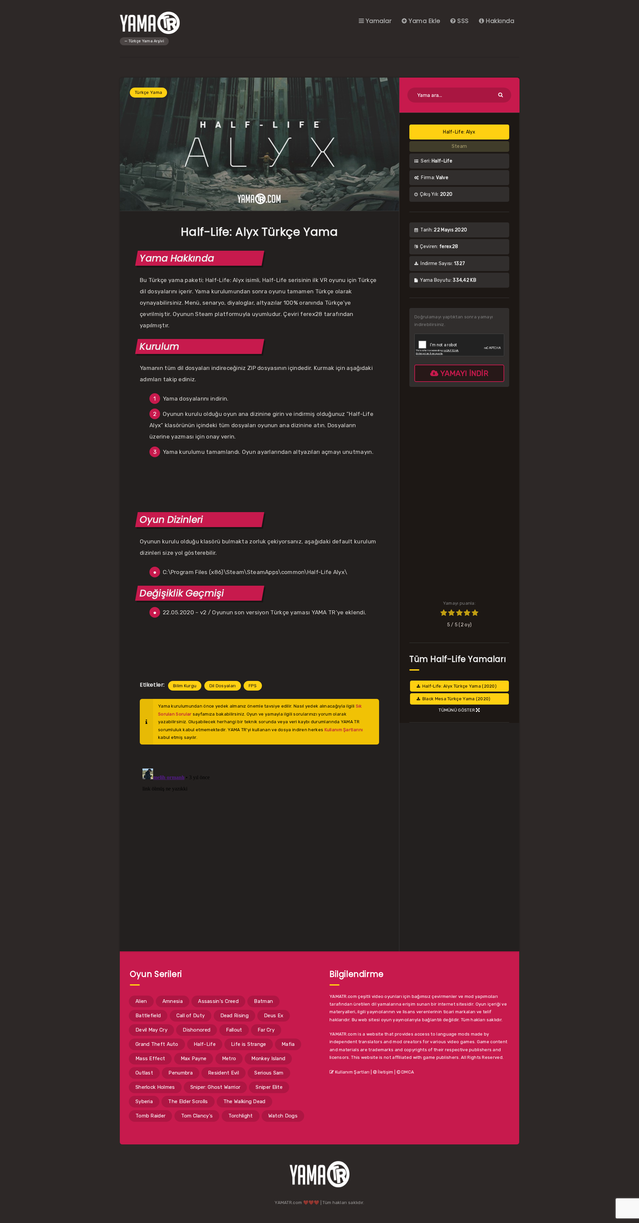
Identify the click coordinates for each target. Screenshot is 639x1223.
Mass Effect (150, 1059)
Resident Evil (223, 1073)
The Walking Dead (244, 1101)
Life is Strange (248, 1044)
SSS (462, 21)
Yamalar (378, 21)
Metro (229, 1059)
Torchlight (240, 1116)
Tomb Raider (150, 1116)
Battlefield (148, 1016)
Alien (141, 1001)
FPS (253, 685)
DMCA (407, 1072)
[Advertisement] (259, 483)
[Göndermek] (501, 94)
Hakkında (499, 21)
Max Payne (194, 1059)
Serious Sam (268, 1073)
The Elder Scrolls (188, 1101)
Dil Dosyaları (222, 685)
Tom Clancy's (197, 1116)
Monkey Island (268, 1059)
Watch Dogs (283, 1116)
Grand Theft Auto (156, 1044)
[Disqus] (259, 849)
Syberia (144, 1101)
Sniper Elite (269, 1087)
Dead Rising (234, 1016)
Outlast (144, 1073)
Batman (263, 1001)
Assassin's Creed (218, 1001)
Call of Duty (190, 1016)
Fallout (234, 1030)
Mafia (288, 1044)
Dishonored (196, 1030)
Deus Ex (273, 1016)
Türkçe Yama (148, 92)
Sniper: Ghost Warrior (215, 1087)
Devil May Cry (151, 1030)
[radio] (443, 613)
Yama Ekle (423, 21)
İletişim (385, 1072)
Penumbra (180, 1073)
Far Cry (266, 1030)
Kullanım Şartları (351, 1072)
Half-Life (205, 1044)
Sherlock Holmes (155, 1087)
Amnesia (172, 1001)
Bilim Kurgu (184, 685)
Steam (459, 146)
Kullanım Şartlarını (343, 729)
